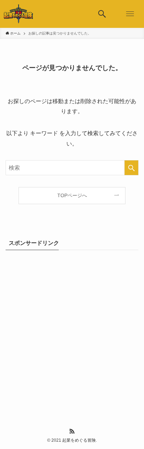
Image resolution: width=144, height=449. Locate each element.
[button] (102, 14)
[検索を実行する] (131, 167)
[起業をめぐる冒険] (18, 14)
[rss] (72, 431)
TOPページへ (72, 195)
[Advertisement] (72, 330)
